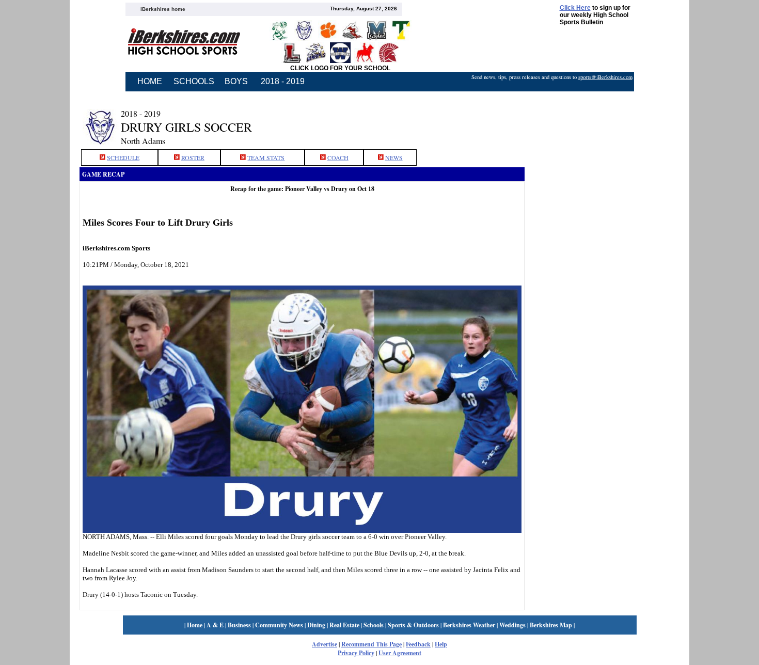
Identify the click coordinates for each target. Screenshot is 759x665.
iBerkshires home (162, 9)
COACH (338, 157)
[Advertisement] (602, 120)
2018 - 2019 (283, 81)
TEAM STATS (265, 157)
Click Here (575, 7)
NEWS (394, 157)
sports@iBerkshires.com (605, 77)
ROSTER (192, 157)
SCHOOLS (193, 81)
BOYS (236, 81)
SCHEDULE (123, 157)
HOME (149, 81)
